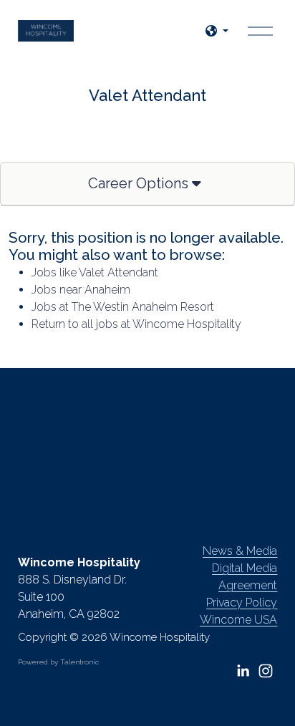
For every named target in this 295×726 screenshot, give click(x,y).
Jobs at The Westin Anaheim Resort (123, 307)
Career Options (140, 183)
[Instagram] (265, 671)
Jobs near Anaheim (81, 289)
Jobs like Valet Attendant (95, 272)
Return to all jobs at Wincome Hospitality (136, 324)
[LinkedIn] (243, 671)
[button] (216, 31)
